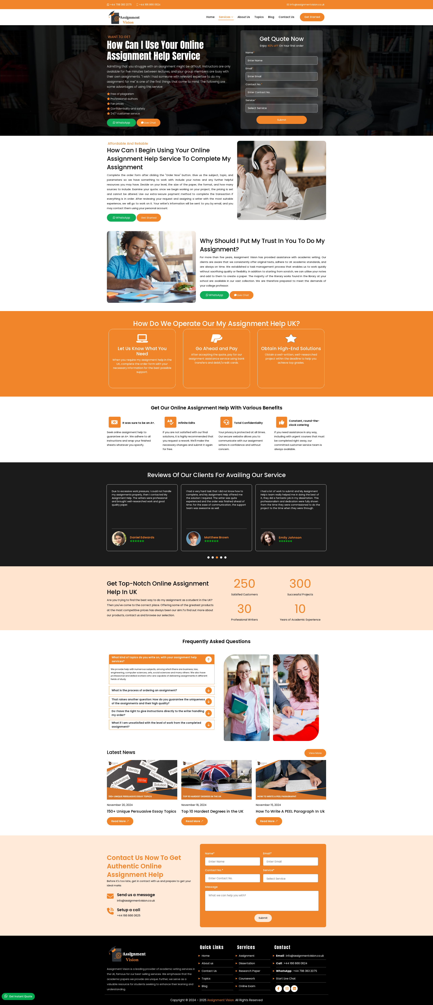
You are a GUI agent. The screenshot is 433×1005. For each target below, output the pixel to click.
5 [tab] (225, 552)
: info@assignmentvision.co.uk (300, 956)
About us (207, 963)
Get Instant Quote (20, 997)
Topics (259, 17)
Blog (271, 17)
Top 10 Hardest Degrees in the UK (212, 811)
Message (211, 887)
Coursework (247, 978)
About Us (243, 17)
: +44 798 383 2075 (296, 971)
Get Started (312, 17)
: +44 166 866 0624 (291, 963)
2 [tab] (212, 552)
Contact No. (254, 84)
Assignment (247, 956)
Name (250, 52)
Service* (268, 870)
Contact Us (286, 17)
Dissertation (247, 963)
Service (251, 100)
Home (210, 17)
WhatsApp (122, 123)
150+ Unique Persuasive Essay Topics (141, 811)
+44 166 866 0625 (128, 915)
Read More (118, 821)
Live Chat (150, 122)
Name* (209, 853)
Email (249, 68)
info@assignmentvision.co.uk (136, 901)
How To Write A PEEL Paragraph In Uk (290, 811)
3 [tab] (217, 552)
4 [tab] (221, 552)
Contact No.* (214, 870)
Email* (267, 853)
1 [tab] (208, 552)
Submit (281, 120)
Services (224, 17)
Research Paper (249, 971)
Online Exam (247, 986)
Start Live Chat (286, 978)
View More (315, 753)
